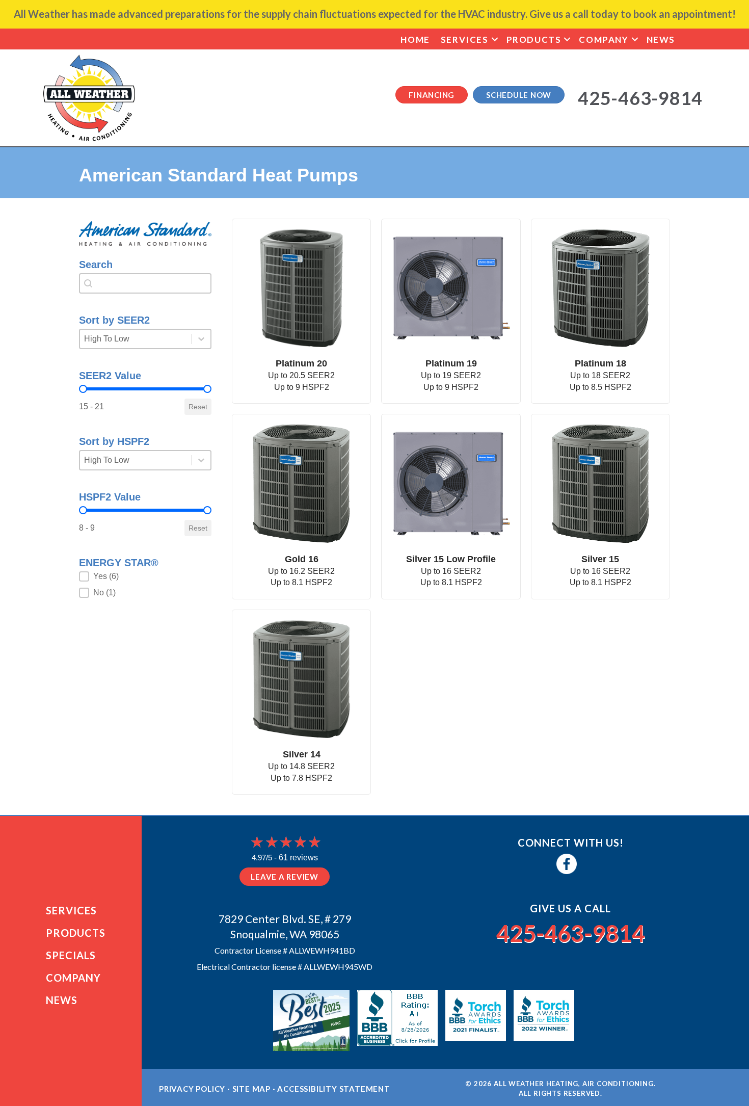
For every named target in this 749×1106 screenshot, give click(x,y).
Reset (198, 407)
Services (465, 39)
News (661, 39)
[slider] (83, 389)
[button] (495, 39)
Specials (71, 955)
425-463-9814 (570, 933)
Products (533, 39)
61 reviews (298, 857)
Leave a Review (284, 876)
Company (603, 39)
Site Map (251, 1088)
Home (415, 39)
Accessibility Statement (333, 1088)
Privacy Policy (192, 1088)
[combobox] (145, 283)
